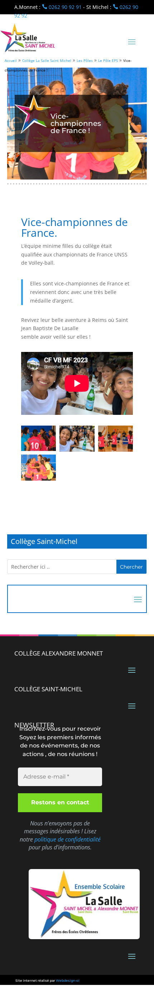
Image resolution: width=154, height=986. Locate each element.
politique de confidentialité (67, 839)
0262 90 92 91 (62, 7)
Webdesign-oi (68, 980)
